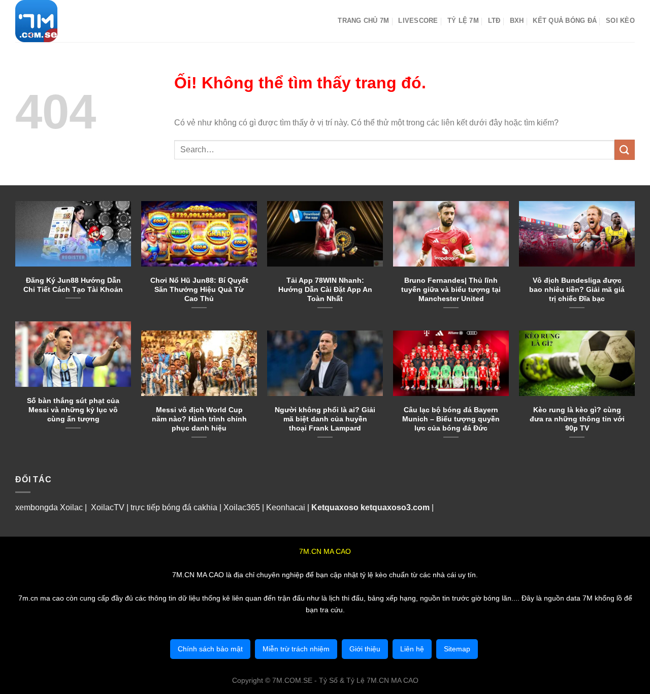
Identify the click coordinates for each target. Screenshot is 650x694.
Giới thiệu (364, 649)
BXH (517, 20)
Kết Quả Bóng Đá (565, 20)
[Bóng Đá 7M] (66, 21)
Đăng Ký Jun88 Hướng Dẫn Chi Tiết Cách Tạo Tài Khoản (73, 284)
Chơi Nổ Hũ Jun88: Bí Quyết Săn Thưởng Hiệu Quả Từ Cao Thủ (199, 289)
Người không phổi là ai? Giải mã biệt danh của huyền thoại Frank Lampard (325, 419)
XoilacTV (107, 507)
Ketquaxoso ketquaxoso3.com (370, 507)
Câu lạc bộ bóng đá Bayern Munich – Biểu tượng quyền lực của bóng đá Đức (451, 419)
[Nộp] (624, 149)
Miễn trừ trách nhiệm (296, 649)
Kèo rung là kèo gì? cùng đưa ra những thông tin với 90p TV (577, 419)
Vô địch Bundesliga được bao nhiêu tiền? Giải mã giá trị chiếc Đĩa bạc (577, 289)
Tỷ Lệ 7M (463, 20)
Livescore (418, 20)
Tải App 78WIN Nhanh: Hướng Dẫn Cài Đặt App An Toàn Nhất (325, 289)
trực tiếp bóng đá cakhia (172, 507)
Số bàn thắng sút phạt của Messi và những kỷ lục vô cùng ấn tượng (73, 409)
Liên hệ (412, 649)
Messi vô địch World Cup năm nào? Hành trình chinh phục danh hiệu (199, 419)
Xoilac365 (241, 507)
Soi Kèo (620, 20)
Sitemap (457, 649)
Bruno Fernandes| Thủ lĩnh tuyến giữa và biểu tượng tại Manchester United (451, 289)
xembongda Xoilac (49, 507)
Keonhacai (285, 507)
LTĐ (494, 20)
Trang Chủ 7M (363, 20)
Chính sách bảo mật (210, 649)
